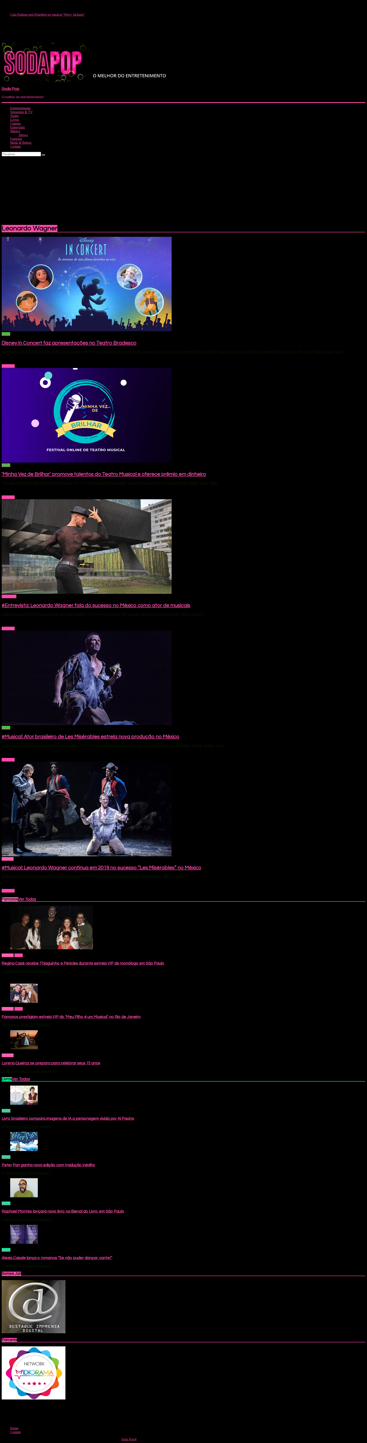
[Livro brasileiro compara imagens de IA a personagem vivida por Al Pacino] (24, 1103)
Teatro (14, 116)
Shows (23, 135)
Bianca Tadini (207, 351)
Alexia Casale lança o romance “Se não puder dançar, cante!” (57, 1258)
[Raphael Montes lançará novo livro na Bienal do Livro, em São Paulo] (24, 1196)
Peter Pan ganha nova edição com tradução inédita (48, 1165)
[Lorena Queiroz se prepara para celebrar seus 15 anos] (24, 1048)
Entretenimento (20, 108)
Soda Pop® (129, 1439)
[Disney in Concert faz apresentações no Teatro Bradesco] (87, 330)
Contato (15, 146)
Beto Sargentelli (185, 351)
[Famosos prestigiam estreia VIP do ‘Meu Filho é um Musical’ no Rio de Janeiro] (24, 1001)
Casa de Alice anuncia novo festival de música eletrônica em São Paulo (57, 14)
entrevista (147, 614)
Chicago (133, 614)
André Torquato (143, 351)
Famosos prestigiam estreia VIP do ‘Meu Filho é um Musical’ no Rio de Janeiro (71, 1017)
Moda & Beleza (20, 142)
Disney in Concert (230, 351)
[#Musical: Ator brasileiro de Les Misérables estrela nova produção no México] (87, 724)
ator (123, 614)
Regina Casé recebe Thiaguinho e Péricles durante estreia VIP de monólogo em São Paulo (83, 963)
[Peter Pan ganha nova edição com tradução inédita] (24, 1150)
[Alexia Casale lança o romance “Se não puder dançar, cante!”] (24, 1242)
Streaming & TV (21, 112)
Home (18, 955)
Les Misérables (180, 745)
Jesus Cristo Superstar (128, 745)
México (186, 614)
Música (15, 131)
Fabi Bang (251, 351)
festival (132, 483)
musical (291, 351)
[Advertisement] (183, 188)
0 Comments (106, 351)
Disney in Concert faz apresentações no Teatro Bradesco (69, 343)
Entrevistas (17, 127)
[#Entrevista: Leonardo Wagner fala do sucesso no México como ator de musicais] (87, 592)
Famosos (16, 139)
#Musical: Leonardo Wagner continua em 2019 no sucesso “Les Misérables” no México (101, 867)
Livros (14, 119)
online (204, 483)
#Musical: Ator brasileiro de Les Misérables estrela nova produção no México (90, 736)
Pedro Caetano (323, 351)
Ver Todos (27, 899)
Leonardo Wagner (272, 351)
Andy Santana (72, 351)
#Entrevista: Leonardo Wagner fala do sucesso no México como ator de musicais (96, 605)
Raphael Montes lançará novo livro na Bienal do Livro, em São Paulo (63, 1211)
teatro (339, 351)
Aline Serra (123, 351)
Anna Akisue (164, 351)
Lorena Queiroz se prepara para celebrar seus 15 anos (51, 1063)
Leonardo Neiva (150, 483)
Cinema (15, 123)
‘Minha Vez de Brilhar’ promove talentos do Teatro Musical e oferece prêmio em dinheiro (104, 474)
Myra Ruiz (305, 351)
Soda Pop (10, 89)
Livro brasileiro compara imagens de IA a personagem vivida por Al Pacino (68, 1119)
